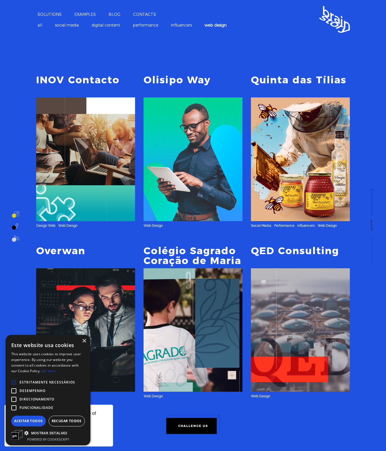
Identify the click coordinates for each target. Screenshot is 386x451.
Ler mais (49, 371)
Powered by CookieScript (48, 439)
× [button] (84, 341)
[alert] (48, 390)
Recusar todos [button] (67, 421)
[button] (48, 433)
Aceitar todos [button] (28, 421)
